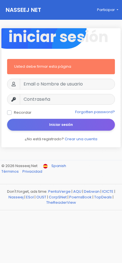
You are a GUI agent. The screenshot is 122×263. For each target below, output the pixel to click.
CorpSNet (58, 197)
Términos (10, 171)
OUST (41, 197)
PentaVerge (59, 191)
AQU (77, 191)
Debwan (92, 191)
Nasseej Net (23, 10)
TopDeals (103, 197)
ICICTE (107, 191)
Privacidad (32, 171)
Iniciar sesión (61, 124)
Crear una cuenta (81, 139)
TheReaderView (61, 202)
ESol (30, 197)
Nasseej (16, 197)
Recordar (22, 112)
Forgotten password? (95, 112)
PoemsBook (80, 197)
